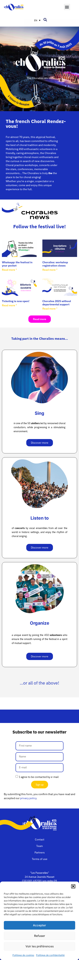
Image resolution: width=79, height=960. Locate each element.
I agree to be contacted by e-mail (39, 776)
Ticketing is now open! (15, 301)
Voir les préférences (40, 946)
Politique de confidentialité (50, 955)
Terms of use (39, 859)
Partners (40, 852)
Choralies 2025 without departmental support (56, 302)
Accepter (39, 925)
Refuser (39, 936)
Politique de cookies (23, 955)
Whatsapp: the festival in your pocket (17, 264)
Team (39, 846)
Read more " (9, 269)
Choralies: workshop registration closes (55, 264)
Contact (39, 839)
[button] (73, 886)
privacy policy (28, 798)
